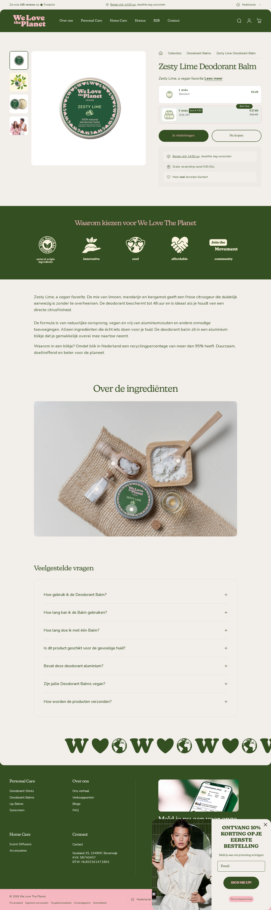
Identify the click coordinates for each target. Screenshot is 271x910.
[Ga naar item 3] (19, 104)
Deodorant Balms (199, 53)
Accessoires (18, 851)
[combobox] (248, 5)
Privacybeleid (16, 902)
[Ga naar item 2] (19, 82)
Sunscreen (17, 810)
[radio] (210, 94)
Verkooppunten (83, 797)
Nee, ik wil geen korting (241, 899)
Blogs (76, 804)
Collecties (175, 53)
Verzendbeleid (100, 902)
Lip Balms (16, 804)
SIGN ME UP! (241, 882)
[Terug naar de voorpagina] (161, 53)
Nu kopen (236, 135)
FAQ (75, 810)
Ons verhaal (80, 791)
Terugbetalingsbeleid (61, 902)
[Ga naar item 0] (19, 60)
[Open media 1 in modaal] (88, 108)
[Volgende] (135, 115)
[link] (131, 509)
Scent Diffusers (21, 844)
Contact (77, 844)
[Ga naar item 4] (19, 125)
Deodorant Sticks (22, 791)
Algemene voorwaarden (36, 902)
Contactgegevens (82, 902)
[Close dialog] (265, 824)
